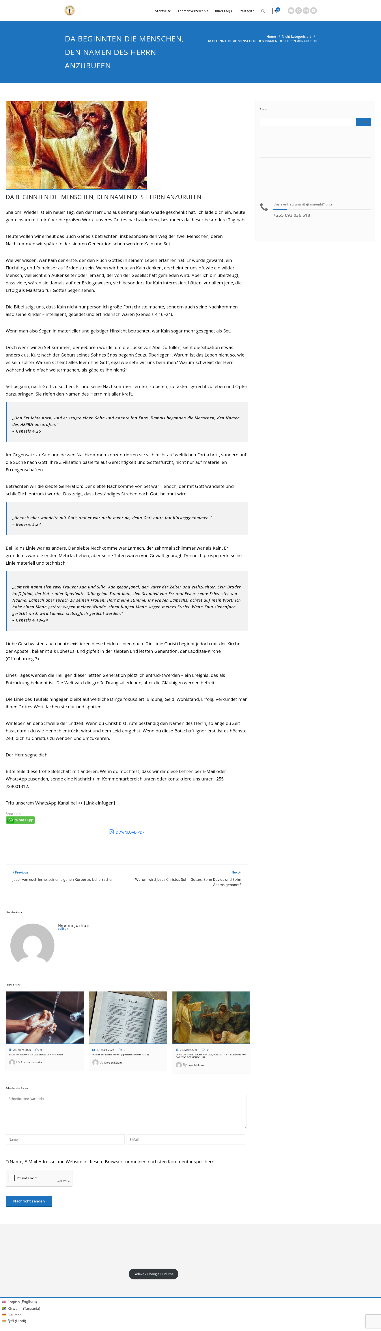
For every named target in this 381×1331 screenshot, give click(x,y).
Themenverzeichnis (193, 11)
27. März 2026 (105, 1050)
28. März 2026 (22, 1050)
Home (271, 36)
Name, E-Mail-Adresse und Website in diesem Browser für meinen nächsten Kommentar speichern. (112, 1162)
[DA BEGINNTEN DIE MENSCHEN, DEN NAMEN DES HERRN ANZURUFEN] (76, 146)
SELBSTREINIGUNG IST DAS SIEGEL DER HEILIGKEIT (36, 1054)
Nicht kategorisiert (296, 36)
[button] (263, 11)
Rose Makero (196, 1065)
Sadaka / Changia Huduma (153, 1274)
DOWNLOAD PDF (129, 832)
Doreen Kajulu (113, 1062)
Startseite (163, 11)
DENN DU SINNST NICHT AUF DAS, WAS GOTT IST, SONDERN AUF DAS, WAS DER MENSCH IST (211, 1056)
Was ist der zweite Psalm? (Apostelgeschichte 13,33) (120, 1054)
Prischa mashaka (31, 1062)
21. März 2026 (189, 1050)
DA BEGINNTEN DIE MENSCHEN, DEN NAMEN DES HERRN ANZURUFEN (103, 197)
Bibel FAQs (223, 11)
